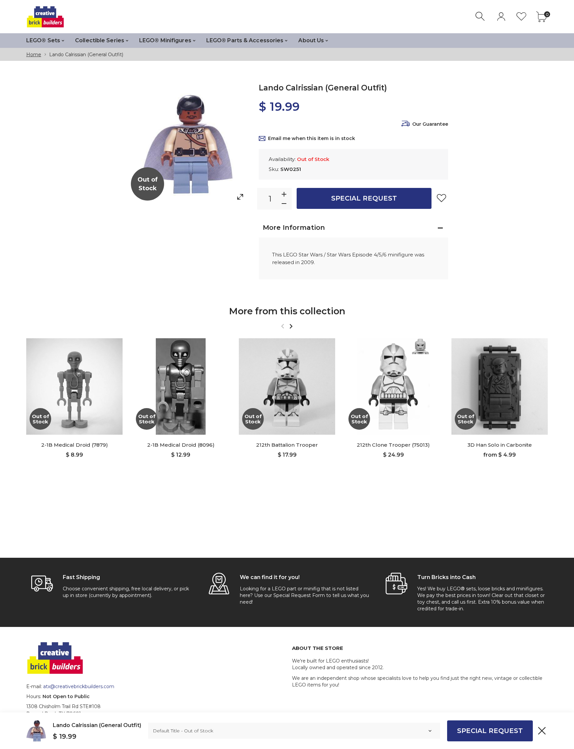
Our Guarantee (430, 124)
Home (33, 55)
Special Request (364, 198)
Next (290, 326)
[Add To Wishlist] (441, 198)
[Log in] (501, 16)
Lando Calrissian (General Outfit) (97, 725)
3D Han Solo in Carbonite (499, 445)
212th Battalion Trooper (287, 445)
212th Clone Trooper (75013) (393, 445)
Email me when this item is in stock (311, 138)
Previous (282, 326)
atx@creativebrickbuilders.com (78, 686)
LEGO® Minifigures (165, 40)
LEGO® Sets (43, 40)
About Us (311, 40)
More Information (294, 227)
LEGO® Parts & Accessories (245, 40)
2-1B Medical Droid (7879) (74, 445)
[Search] (481, 16)
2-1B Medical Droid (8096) (181, 445)
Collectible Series (99, 40)
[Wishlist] (521, 16)
